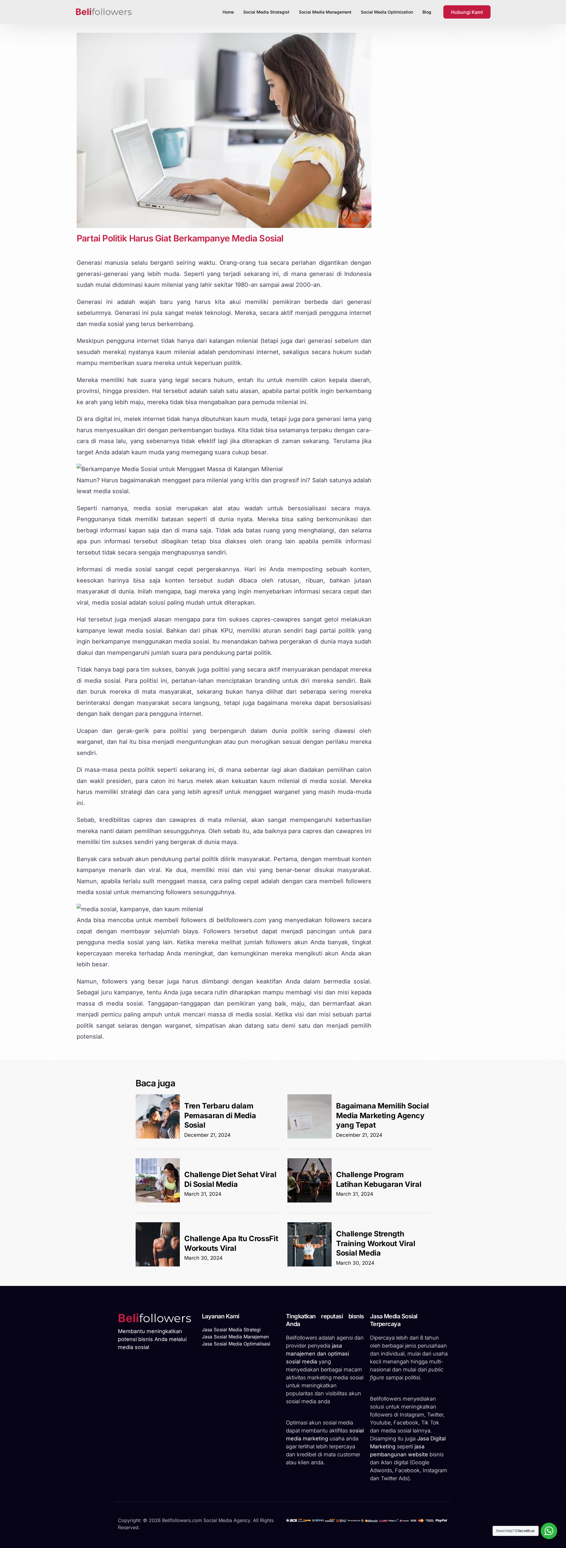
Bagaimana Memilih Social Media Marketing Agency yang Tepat (382, 1115)
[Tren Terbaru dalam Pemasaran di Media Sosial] (158, 1137)
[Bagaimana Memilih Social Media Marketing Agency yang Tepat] (309, 1137)
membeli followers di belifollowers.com (210, 920)
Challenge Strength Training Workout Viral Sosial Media (375, 1243)
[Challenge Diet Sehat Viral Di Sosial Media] (158, 1201)
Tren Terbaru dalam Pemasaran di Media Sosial (220, 1115)
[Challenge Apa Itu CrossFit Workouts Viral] (158, 1265)
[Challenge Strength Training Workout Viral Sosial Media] (309, 1265)
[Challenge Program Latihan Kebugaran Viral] (309, 1201)
